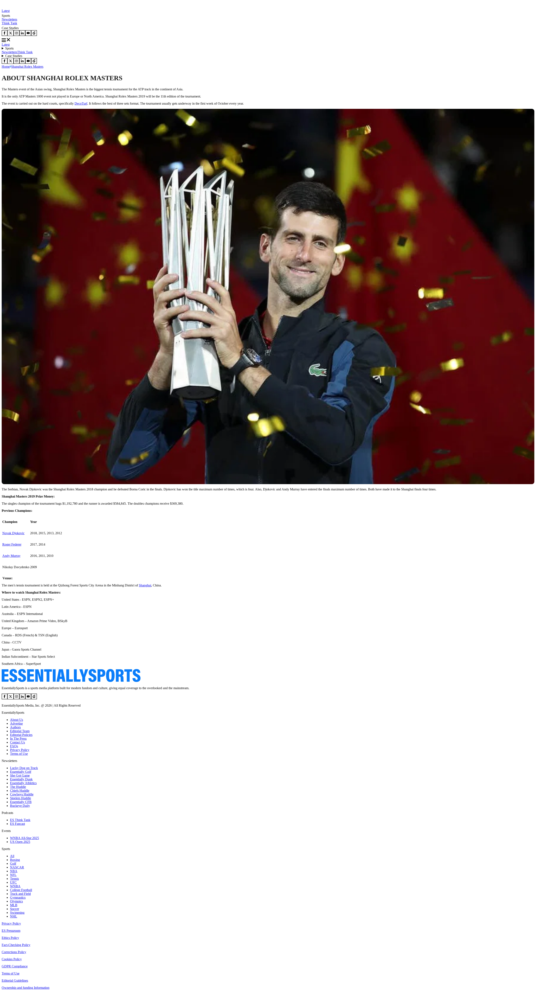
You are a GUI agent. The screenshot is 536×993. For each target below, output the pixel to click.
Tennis (14, 878)
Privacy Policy (19, 750)
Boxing (15, 860)
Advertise (16, 723)
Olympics (16, 901)
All (12, 856)
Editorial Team (20, 731)
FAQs (14, 746)
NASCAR (17, 867)
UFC (13, 882)
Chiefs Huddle (19, 790)
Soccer (14, 909)
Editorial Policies (21, 735)
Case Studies (13, 56)
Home (6, 66)
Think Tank (9, 23)
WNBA (15, 886)
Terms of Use (19, 753)
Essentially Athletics (23, 783)
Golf (13, 863)
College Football (21, 890)
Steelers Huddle (20, 798)
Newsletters (9, 19)
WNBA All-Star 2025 (24, 838)
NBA (13, 871)
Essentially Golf (20, 771)
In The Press (18, 738)
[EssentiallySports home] (71, 681)
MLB (13, 905)
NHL (13, 916)
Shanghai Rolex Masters (27, 66)
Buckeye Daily (20, 805)
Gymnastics (18, 897)
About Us (16, 719)
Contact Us (17, 742)
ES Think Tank (20, 820)
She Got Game (20, 775)
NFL (13, 875)
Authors (15, 727)
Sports (9, 48)
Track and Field (20, 894)
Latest (6, 11)
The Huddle (18, 787)
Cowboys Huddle (22, 794)
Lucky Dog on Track (24, 768)
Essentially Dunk (21, 779)
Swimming (17, 912)
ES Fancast (17, 823)
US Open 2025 (20, 842)
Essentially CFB (21, 802)
